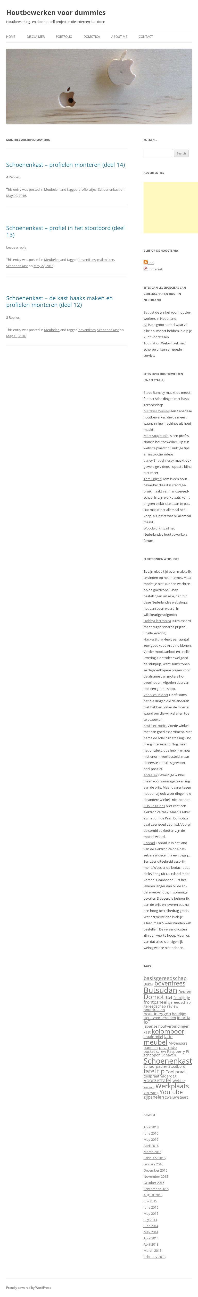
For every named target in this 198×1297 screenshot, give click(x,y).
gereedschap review (161, 1006)
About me (119, 36)
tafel (150, 1071)
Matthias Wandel (157, 411)
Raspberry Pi (178, 1051)
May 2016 (151, 1139)
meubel (156, 1042)
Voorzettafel (157, 1080)
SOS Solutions (154, 805)
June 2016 (151, 1133)
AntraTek (151, 775)
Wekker (178, 1080)
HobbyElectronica (157, 620)
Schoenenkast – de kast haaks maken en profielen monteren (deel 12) (59, 301)
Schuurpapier (155, 1066)
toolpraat (151, 1076)
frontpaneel (155, 1002)
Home (10, 36)
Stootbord (176, 1066)
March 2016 (152, 1151)
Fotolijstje (182, 997)
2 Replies (13, 317)
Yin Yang (151, 1092)
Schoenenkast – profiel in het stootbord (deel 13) (65, 231)
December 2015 (155, 1170)
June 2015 (151, 1207)
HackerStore (153, 639)
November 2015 (156, 1176)
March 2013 (152, 1250)
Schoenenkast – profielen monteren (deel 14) (65, 164)
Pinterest (155, 269)
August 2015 (153, 1195)
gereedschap (179, 1002)
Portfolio (64, 36)
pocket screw (155, 1051)
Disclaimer (36, 36)
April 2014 (151, 1238)
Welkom (149, 1087)
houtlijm (179, 1013)
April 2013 (151, 1244)
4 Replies (13, 177)
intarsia (183, 1017)
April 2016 (151, 1145)
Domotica (92, 36)
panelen (151, 1047)
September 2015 (156, 1188)
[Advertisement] (171, 207)
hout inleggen (157, 1014)
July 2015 (150, 1201)
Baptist (149, 312)
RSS (151, 263)
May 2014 (151, 1232)
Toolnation (152, 343)
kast (147, 1032)
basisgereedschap (165, 978)
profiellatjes (87, 189)
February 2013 (155, 1256)
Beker (148, 984)
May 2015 (151, 1213)
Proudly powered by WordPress (28, 1287)
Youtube (171, 1092)
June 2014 (151, 1225)
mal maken (105, 259)
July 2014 (150, 1219)
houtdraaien (154, 1009)
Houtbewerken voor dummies (56, 12)
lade (168, 1036)
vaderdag (168, 1076)
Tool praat (176, 1072)
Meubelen (52, 189)
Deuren (184, 991)
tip (161, 1071)
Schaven (169, 1055)
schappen (152, 1055)
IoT (147, 1022)
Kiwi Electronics (155, 725)
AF (145, 324)
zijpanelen (154, 1097)
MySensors (178, 1043)
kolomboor (168, 1031)
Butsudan (160, 990)
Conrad (149, 843)
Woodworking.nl (156, 528)
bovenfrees (87, 259)
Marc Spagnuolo (156, 435)
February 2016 (155, 1158)
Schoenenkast (109, 189)
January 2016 (153, 1164)
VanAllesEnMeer (156, 694)
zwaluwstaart (176, 1097)
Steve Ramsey (155, 392)
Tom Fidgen (153, 479)
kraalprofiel (153, 1036)
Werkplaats (172, 1086)
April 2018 (151, 1127)
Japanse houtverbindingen (166, 1026)
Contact (146, 36)
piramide (168, 1047)
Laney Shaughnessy (159, 460)
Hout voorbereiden (160, 1017)
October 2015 (154, 1182)
